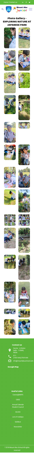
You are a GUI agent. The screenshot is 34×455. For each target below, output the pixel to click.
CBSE (18, 400)
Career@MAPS (18, 395)
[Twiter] (29, 2)
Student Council (18, 407)
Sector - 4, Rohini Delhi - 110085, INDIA (19, 350)
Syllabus (18, 422)
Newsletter (18, 427)
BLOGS (18, 412)
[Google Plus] (23, 2)
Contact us (13, 2)
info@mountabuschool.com (23, 361)
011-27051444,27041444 (20, 357)
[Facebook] (26, 2)
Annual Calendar (18, 404)
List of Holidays (17, 417)
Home (6, 2)
